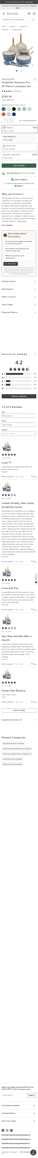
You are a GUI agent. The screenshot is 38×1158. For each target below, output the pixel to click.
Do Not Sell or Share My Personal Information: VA (16, 1147)
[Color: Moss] (19, 109)
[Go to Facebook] (3, 1130)
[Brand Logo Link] (15, 13)
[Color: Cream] (9, 109)
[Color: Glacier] (29, 109)
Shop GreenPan (8, 79)
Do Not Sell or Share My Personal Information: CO (16, 1139)
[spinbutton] (7, 121)
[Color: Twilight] (14, 114)
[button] (16, 71)
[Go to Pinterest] (11, 1130)
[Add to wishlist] (34, 79)
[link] (34, 13)
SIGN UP (31, 1095)
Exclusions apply (24, 1089)
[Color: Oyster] (9, 114)
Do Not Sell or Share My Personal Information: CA (16, 1135)
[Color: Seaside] (24, 109)
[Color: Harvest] (3, 114)
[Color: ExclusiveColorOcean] (3, 109)
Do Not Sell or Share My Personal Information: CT (16, 1143)
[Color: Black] (14, 109)
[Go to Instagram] (7, 1130)
